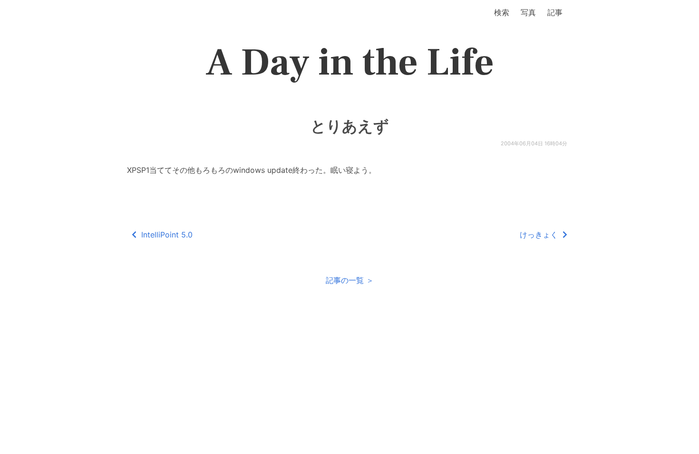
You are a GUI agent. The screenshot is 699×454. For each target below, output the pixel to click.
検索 (501, 12)
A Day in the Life (349, 62)
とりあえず (350, 126)
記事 (555, 12)
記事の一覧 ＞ (350, 280)
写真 (528, 12)
